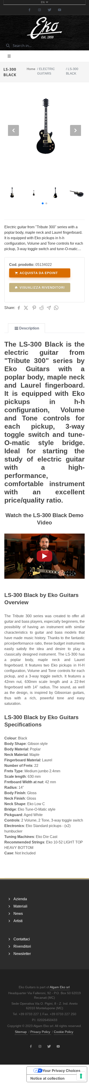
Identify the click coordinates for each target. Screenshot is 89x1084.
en (43, 2)
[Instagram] (39, 10)
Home (31, 69)
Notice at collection (47, 1078)
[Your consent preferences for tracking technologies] (81, 1076)
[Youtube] (60, 10)
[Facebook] (29, 10)
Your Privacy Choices (61, 1070)
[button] (43, 203)
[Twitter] (49, 10)
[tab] (26, 328)
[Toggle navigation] (9, 56)
